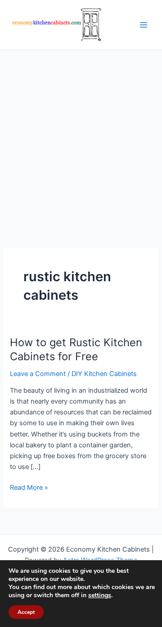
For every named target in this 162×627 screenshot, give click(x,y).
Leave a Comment (38, 374)
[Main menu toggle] (143, 24)
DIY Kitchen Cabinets (104, 374)
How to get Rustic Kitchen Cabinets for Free (76, 349)
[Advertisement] (81, 136)
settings (99, 595)
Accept (26, 612)
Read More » (29, 488)
